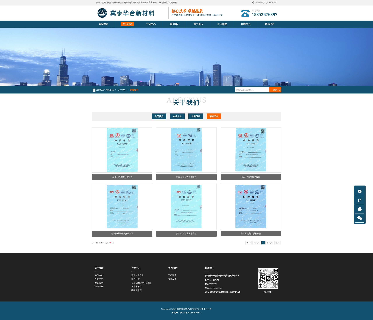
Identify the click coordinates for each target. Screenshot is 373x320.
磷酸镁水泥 (136, 290)
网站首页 (110, 90)
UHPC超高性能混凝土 (141, 283)
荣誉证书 (134, 90)
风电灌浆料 (136, 286)
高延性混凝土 (137, 275)
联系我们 (273, 2)
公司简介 (159, 116)
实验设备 (172, 279)
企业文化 (177, 116)
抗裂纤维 (135, 279)
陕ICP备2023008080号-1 (190, 313)
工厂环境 (172, 275)
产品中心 (260, 2)
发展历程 (195, 116)
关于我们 (122, 90)
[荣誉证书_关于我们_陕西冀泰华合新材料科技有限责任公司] (132, 13)
